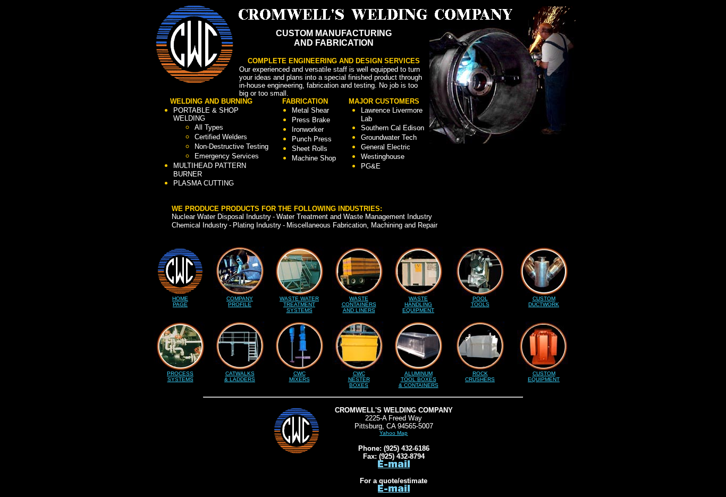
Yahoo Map (393, 433)
